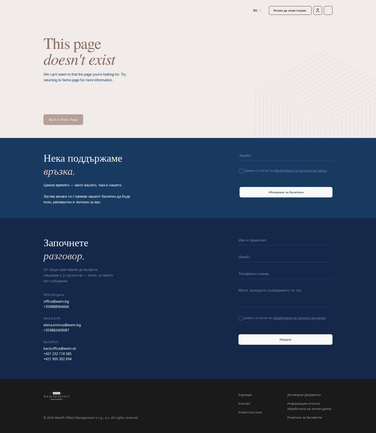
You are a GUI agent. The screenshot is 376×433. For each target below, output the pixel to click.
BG (255, 10)
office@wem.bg (56, 301)
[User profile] (317, 10)
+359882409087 (56, 330)
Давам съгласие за (286, 170)
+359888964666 (56, 306)
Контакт (244, 403)
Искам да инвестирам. (290, 10)
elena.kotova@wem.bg (62, 325)
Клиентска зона (250, 412)
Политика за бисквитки (304, 417)
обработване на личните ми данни (300, 170)
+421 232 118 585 (58, 353)
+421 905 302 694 (58, 359)
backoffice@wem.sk (60, 348)
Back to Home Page (63, 119)
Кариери (245, 395)
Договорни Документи (304, 395)
